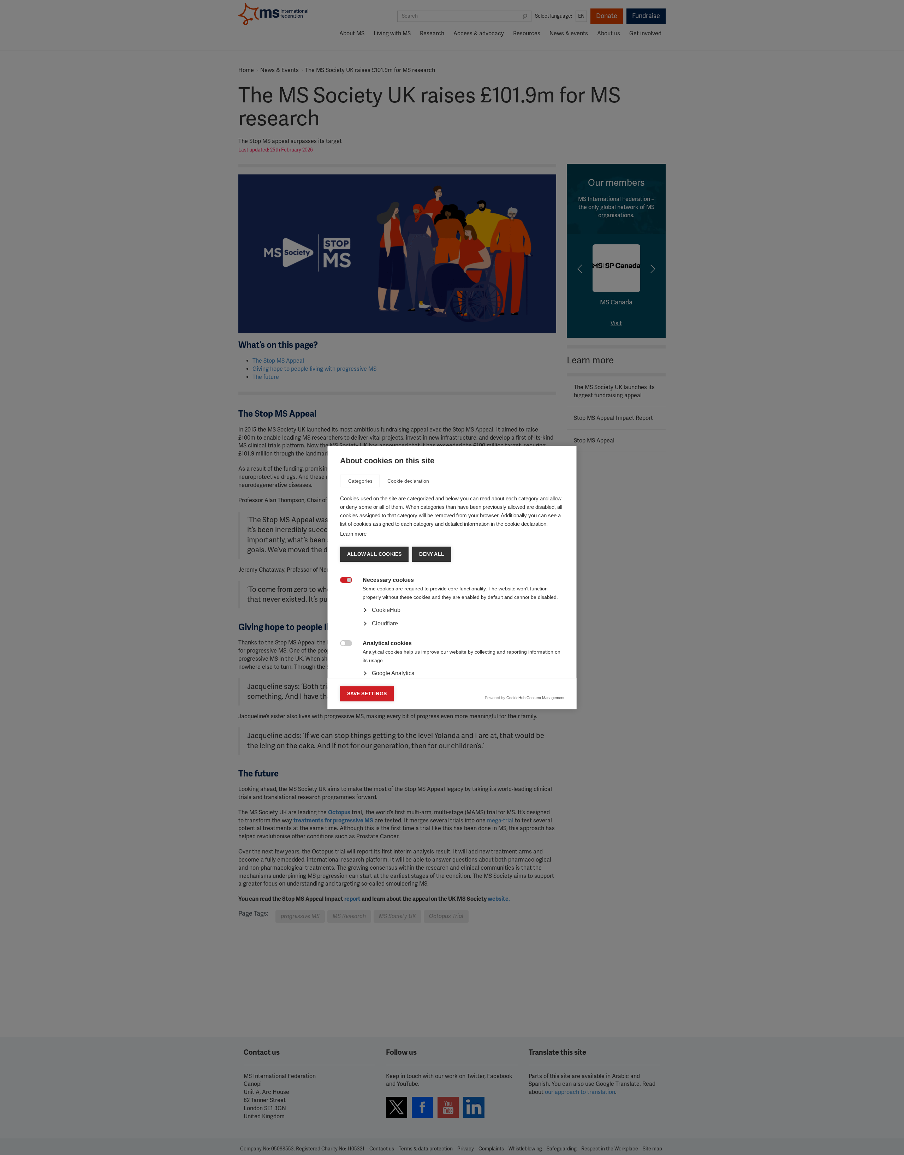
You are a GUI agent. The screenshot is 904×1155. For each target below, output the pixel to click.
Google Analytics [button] (393, 673)
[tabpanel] (452, 630)
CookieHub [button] (386, 610)
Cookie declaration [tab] (408, 481)
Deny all (431, 554)
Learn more (353, 534)
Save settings (367, 693)
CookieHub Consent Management (535, 698)
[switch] (342, 580)
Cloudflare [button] (385, 623)
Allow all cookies (374, 554)
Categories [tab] (360, 481)
